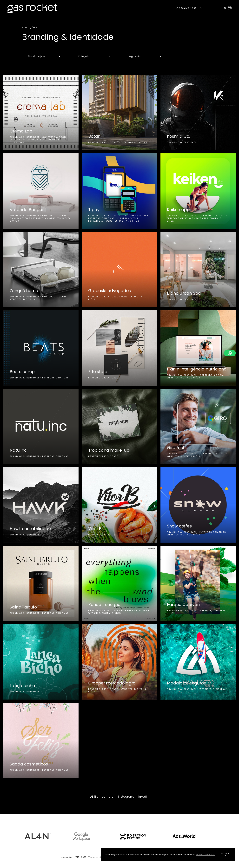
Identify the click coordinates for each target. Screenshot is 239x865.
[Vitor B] (119, 505)
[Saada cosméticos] (41, 740)
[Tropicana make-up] (119, 426)
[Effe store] (119, 348)
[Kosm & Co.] (198, 112)
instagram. (126, 797)
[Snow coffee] (198, 505)
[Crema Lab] (41, 112)
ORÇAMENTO (187, 8)
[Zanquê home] (41, 269)
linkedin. (143, 797)
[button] (230, 353)
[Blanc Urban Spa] (198, 269)
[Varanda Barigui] (41, 191)
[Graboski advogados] (119, 269)
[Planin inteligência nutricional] (198, 348)
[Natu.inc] (41, 426)
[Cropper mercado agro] (119, 661)
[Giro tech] (198, 426)
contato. (108, 797)
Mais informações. (205, 854)
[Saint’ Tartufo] (41, 583)
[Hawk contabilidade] (41, 505)
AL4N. (94, 797)
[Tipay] (119, 191)
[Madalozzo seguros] (198, 661)
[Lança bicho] (41, 661)
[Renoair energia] (119, 583)
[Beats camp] (41, 348)
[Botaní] (119, 112)
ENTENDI (225, 853)
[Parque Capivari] (198, 583)
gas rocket (32, 8)
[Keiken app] (198, 191)
